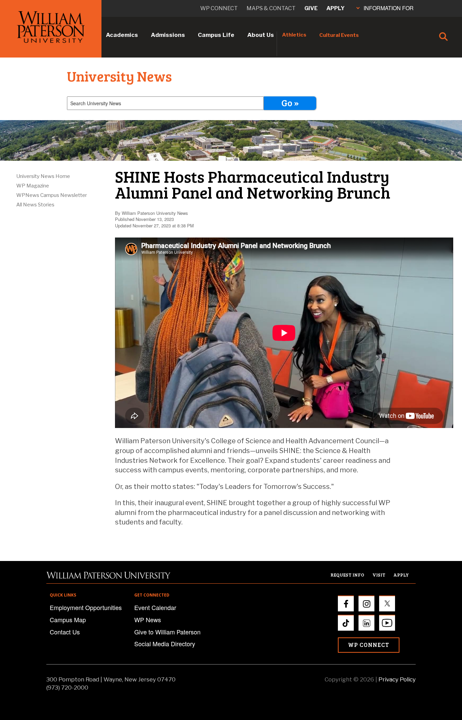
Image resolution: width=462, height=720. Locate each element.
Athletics (294, 35)
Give (311, 8)
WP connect (219, 8)
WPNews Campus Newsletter (51, 195)
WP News (147, 619)
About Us (260, 34)
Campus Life (216, 34)
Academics (122, 34)
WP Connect (368, 645)
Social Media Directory (164, 643)
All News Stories (35, 204)
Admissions (168, 34)
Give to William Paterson (167, 631)
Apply (335, 8)
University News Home (43, 176)
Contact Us (65, 631)
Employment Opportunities (86, 607)
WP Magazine (32, 185)
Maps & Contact (271, 8)
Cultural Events (339, 35)
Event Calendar (155, 607)
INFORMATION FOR (389, 8)
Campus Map (68, 619)
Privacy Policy (397, 679)
